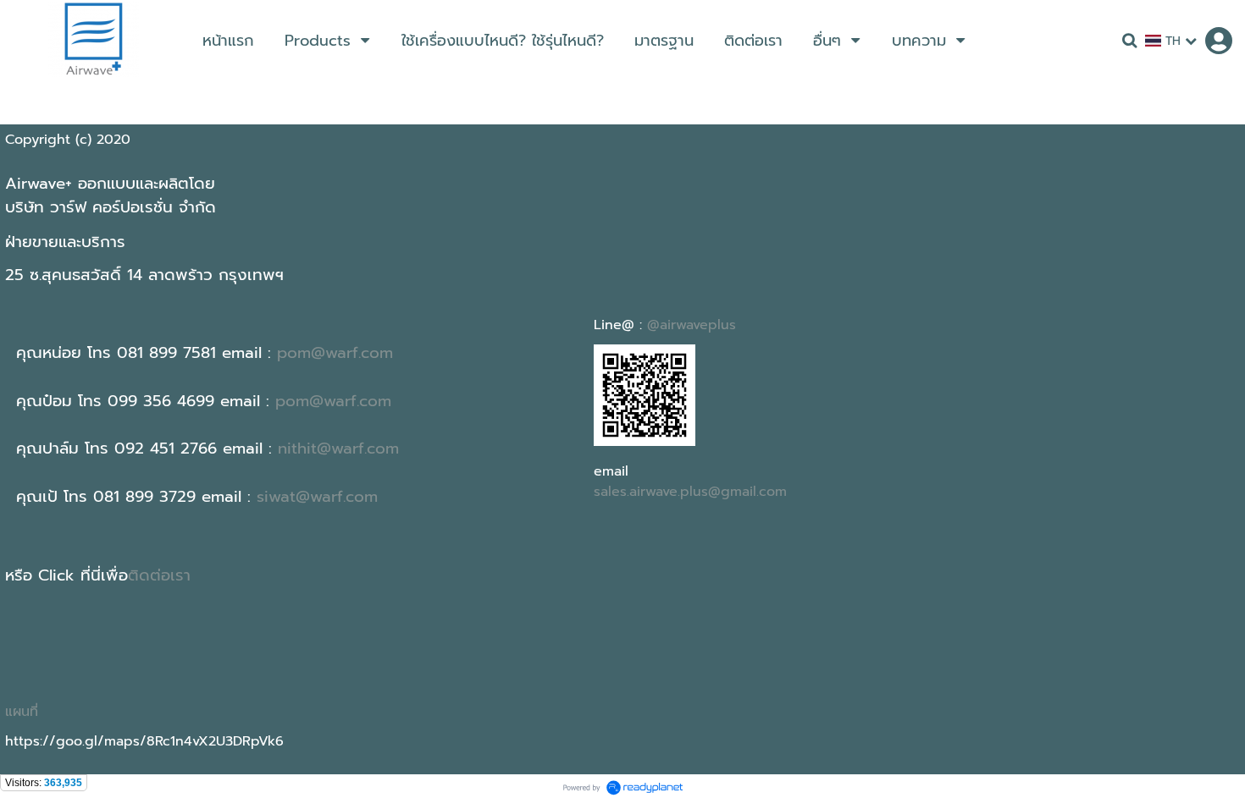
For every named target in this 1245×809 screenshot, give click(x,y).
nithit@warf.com (338, 448)
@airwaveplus (691, 325)
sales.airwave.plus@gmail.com (690, 492)
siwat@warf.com (317, 497)
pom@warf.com (335, 353)
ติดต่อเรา (159, 575)
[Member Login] (1218, 40)
